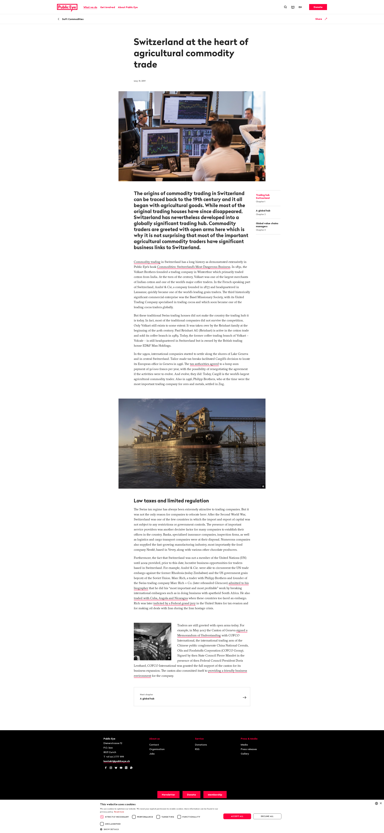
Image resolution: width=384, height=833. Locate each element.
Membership (215, 794)
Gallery (245, 753)
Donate (318, 7)
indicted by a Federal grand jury (174, 603)
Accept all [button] (237, 816)
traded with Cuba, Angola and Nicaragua (161, 598)
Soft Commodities (73, 19)
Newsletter (168, 794)
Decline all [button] (267, 816)
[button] (159, 829)
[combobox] (376, 803)
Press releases (249, 749)
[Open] (326, 19)
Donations (201, 744)
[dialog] (192, 816)
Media (244, 744)
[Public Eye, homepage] (67, 7)
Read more (119, 812)
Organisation (157, 749)
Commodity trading (147, 262)
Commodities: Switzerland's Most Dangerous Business (193, 267)
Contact (154, 744)
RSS (197, 749)
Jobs (152, 753)
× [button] (381, 803)
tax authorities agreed (204, 364)
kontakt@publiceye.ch (117, 761)
